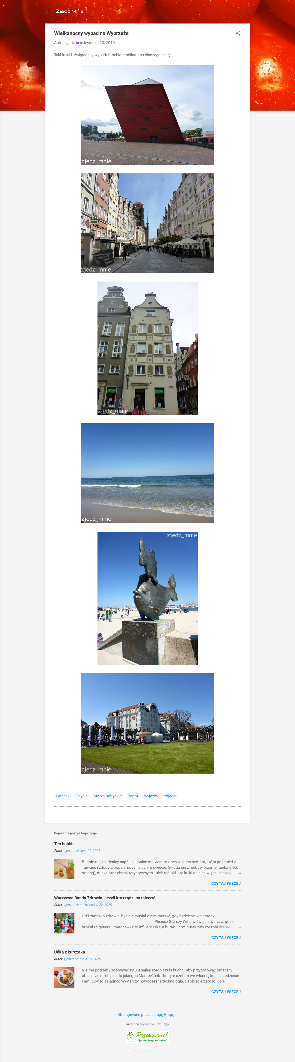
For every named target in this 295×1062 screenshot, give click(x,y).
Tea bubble (64, 843)
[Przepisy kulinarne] (147, 1041)
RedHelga (163, 1024)
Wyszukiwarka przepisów (147, 1051)
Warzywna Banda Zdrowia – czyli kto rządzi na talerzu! (104, 897)
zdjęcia (170, 796)
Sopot (133, 796)
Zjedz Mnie (69, 11)
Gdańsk (63, 796)
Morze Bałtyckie (108, 796)
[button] (238, 33)
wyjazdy (151, 796)
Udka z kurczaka (69, 952)
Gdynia (82, 796)
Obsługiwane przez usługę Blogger (147, 1014)
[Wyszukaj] (247, 13)
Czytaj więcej (226, 883)
